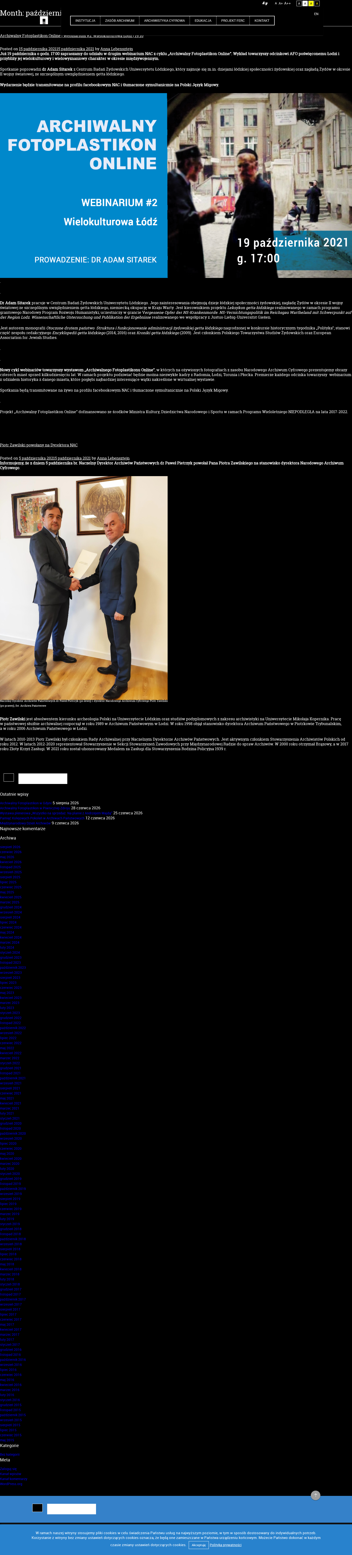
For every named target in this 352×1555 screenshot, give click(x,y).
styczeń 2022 (10, 1063)
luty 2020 (7, 1168)
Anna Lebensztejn (116, 48)
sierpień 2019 (10, 1198)
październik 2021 (13, 1078)
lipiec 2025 (8, 882)
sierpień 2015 (10, 1425)
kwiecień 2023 (11, 997)
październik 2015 (13, 1415)
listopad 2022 (10, 1022)
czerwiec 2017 (11, 1319)
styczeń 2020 (10, 1173)
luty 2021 (7, 1113)
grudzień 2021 (11, 1068)
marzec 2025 (9, 902)
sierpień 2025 (10, 877)
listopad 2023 (10, 962)
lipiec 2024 (8, 922)
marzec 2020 (9, 1163)
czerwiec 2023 (11, 987)
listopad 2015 (10, 1410)
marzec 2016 (9, 1389)
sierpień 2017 (10, 1309)
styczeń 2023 (10, 1012)
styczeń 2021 (10, 1118)
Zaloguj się (8, 1468)
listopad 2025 (10, 867)
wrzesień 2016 (11, 1364)
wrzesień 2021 (11, 1083)
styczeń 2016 (10, 1399)
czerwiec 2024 (11, 927)
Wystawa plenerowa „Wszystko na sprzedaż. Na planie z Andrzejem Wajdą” (56, 813)
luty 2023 (7, 1007)
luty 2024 (7, 947)
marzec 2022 (9, 1058)
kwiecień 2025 (11, 897)
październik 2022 (13, 1027)
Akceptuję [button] (199, 1545)
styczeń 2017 (10, 1344)
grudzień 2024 (11, 907)
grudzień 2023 (11, 957)
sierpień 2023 (10, 977)
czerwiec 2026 (11, 852)
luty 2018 (7, 1279)
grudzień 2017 (11, 1289)
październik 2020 (13, 1133)
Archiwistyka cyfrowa (164, 20)
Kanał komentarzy (13, 1478)
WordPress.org (11, 1484)
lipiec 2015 (8, 1430)
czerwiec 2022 (11, 1043)
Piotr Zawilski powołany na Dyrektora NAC (39, 445)
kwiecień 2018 (11, 1269)
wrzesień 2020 (11, 1138)
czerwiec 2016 (11, 1374)
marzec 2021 (9, 1108)
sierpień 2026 (10, 847)
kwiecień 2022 (11, 1053)
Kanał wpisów (10, 1473)
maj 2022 (7, 1048)
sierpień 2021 (10, 1088)
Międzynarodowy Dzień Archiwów (25, 823)
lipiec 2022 (8, 1038)
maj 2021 (7, 1098)
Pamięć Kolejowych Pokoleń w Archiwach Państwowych (42, 818)
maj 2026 (7, 857)
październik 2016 (13, 1359)
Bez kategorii (10, 1454)
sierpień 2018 (10, 1249)
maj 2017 (7, 1324)
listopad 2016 (10, 1354)
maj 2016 (7, 1379)
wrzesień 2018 (11, 1244)
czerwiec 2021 (11, 1093)
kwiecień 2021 (11, 1103)
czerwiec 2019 (11, 1208)
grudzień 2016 (11, 1349)
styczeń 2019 (10, 1224)
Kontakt (262, 20)
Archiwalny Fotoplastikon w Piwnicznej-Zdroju (35, 808)
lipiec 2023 (8, 982)
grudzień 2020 (11, 1123)
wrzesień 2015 (11, 1420)
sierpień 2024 (10, 917)
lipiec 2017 (8, 1314)
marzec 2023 (9, 1002)
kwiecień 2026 (11, 862)
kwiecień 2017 (11, 1329)
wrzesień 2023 (11, 972)
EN (316, 13)
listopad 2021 (10, 1073)
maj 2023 (7, 992)
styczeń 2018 (10, 1284)
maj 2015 (7, 1440)
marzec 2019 (9, 1213)
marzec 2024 (9, 942)
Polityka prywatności (226, 1545)
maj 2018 (7, 1264)
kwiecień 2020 (11, 1158)
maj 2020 (7, 1153)
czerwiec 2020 (11, 1148)
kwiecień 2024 (11, 937)
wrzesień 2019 (11, 1193)
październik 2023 (13, 967)
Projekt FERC (233, 20)
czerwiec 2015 (11, 1435)
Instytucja (85, 20)
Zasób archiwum (119, 20)
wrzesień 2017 (11, 1304)
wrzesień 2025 (11, 872)
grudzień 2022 (11, 1017)
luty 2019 (7, 1219)
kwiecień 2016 (11, 1384)
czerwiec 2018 (11, 1259)
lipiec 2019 (8, 1203)
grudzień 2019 (11, 1178)
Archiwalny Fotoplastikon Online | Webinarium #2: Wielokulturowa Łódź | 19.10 (71, 35)
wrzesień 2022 (11, 1033)
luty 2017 (7, 1339)
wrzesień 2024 (11, 912)
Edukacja (203, 20)
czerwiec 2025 (11, 887)
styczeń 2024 (10, 952)
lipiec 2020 (8, 1143)
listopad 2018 (10, 1234)
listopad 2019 (10, 1183)
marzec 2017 (9, 1334)
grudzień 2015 (11, 1405)
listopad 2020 (10, 1128)
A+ (281, 3)
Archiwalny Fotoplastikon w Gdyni (26, 803)
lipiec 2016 (8, 1369)
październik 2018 (13, 1239)
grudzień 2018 (11, 1229)
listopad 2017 (10, 1294)
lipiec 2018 (8, 1254)
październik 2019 (13, 1188)
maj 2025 (7, 892)
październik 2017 (13, 1299)
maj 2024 (7, 932)
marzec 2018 (9, 1274)
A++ (287, 3)
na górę (316, 1496)
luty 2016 (7, 1394)
